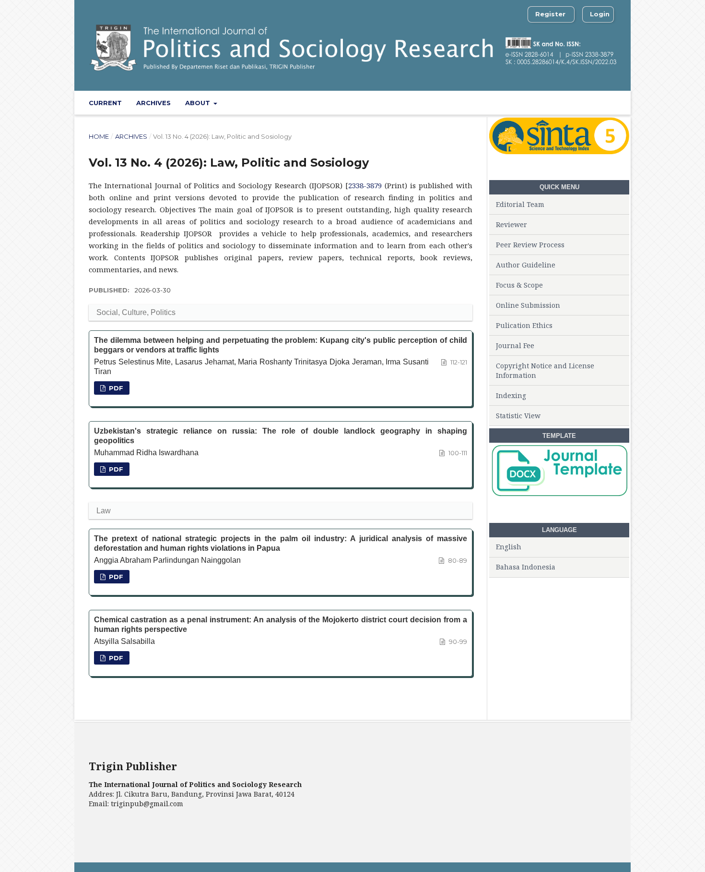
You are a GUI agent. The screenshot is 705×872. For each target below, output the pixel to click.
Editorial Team (520, 204)
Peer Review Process (530, 244)
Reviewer (511, 224)
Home (99, 136)
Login (600, 14)
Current (105, 103)
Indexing (511, 395)
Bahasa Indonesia (525, 566)
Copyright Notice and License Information (545, 370)
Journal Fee (515, 345)
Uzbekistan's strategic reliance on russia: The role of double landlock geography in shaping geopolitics (280, 436)
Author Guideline (525, 264)
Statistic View (518, 415)
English (508, 546)
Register (550, 14)
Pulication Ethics (524, 325)
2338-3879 (365, 185)
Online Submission (528, 305)
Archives (153, 103)
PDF (115, 388)
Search (597, 102)
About (198, 103)
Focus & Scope (519, 285)
